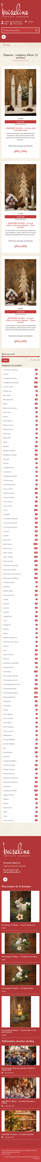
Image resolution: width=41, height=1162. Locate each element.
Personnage (20, 671)
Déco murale (20, 548)
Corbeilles (20, 514)
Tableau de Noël (20, 795)
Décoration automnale (20, 565)
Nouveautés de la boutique (16, 886)
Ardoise (20, 374)
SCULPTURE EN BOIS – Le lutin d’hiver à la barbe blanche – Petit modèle (20, 225)
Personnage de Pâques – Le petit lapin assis (18, 925)
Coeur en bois (20, 501)
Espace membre (6, 1154)
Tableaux (20, 799)
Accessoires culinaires (20, 370)
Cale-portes (20, 472)
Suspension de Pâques (20, 782)
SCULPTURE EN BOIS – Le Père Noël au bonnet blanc (21, 129)
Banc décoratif (20, 399)
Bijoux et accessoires (20, 408)
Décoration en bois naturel (20, 574)
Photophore (20, 701)
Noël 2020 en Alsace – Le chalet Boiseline (18, 1134)
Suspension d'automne (20, 778)
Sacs (20, 748)
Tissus (20, 816)
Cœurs (20, 510)
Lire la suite (20, 122)
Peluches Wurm (20, 667)
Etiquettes (20, 586)
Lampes (20, 599)
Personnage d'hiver (20, 697)
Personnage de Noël (20, 688)
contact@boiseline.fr (12, 872)
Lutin (20, 620)
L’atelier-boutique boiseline (13, 22)
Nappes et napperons (20, 637)
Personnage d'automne (20, 676)
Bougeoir (20, 446)
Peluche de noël (20, 654)
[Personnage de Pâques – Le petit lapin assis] (20, 906)
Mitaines (20, 629)
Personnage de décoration (20, 684)
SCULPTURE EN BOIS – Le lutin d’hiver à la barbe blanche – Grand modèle (20, 320)
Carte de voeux (20, 480)
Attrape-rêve (20, 391)
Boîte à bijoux (20, 421)
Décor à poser (20, 552)
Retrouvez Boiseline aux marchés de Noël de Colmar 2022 (18, 1069)
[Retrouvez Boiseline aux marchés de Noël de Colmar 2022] (20, 1055)
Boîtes (20, 442)
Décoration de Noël (20, 569)
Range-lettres (20, 735)
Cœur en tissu (20, 506)
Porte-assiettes (20, 718)
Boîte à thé (20, 433)
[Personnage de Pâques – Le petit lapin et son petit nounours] (20, 1011)
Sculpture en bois (20, 769)
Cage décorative (20, 467)
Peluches (20, 659)
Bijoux (20, 404)
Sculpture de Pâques (20, 761)
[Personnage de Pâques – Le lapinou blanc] (20, 974)
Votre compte (17, 24)
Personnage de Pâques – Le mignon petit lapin (19, 957)
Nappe (20, 633)
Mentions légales (25, 1150)
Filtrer (5, 360)
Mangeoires (20, 625)
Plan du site (16, 1152)
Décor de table (20, 557)
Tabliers (20, 803)
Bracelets (20, 459)
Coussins (20, 531)
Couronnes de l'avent (20, 527)
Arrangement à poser (20, 378)
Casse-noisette (20, 489)
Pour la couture (20, 731)
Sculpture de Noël (20, 765)
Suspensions (20, 786)
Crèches (20, 535)
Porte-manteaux (20, 727)
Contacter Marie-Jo (11, 863)
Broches (20, 463)
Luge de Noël (20, 616)
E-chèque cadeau (20, 582)
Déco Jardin (20, 540)
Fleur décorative (20, 595)
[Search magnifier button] (36, 30)
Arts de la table (20, 387)
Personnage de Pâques (20, 693)
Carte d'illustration (20, 484)
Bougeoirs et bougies (20, 455)
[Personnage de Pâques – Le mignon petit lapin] (20, 943)
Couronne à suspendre (20, 518)
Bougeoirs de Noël (20, 450)
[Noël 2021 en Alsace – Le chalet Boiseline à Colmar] (20, 1087)
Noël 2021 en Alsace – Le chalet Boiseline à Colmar (18, 1102)
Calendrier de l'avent (20, 476)
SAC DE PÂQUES (20, 739)
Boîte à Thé (20, 438)
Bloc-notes (20, 412)
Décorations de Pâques (20, 578)
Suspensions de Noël (20, 790)
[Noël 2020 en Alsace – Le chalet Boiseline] (20, 1120)
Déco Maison (20, 544)
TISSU (20, 812)
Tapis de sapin (20, 807)
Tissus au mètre (20, 820)
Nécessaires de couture (20, 642)
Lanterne (20, 603)
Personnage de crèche (20, 680)
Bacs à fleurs (20, 395)
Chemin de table (20, 493)
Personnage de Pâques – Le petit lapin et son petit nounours (19, 1031)
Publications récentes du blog (18, 1041)
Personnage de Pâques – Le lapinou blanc (17, 988)
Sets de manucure (20, 773)
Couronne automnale (20, 523)
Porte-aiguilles (20, 714)
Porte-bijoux (20, 722)
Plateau (20, 710)
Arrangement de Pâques (20, 382)
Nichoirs (20, 646)
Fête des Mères (20, 591)
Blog (5, 24)
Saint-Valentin (20, 752)
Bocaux (20, 416)
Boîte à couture (20, 425)
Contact (30, 22)
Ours (20, 650)
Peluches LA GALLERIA (20, 663)
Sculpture (20, 756)
